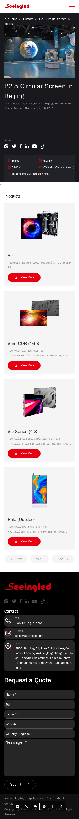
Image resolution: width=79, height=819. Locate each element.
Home (13, 19)
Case (50, 798)
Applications (36, 798)
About (60, 798)
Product (20, 798)
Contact (9, 803)
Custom (28, 19)
